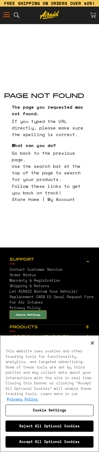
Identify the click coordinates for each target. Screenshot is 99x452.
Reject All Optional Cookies (49, 426)
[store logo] (49, 15)
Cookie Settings (28, 314)
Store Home (25, 199)
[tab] (52, 260)
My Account (61, 199)
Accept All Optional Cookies (49, 441)
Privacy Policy (22, 399)
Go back (21, 153)
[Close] (92, 343)
